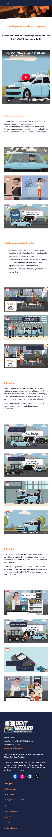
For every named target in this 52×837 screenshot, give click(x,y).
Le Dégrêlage (9, 794)
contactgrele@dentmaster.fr (14, 748)
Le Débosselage (10, 789)
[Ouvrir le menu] (8, 2)
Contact (7, 822)
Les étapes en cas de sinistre (14, 800)
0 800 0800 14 (17, 745)
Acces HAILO (9, 817)
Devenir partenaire (11, 812)
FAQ (5, 805)
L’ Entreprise (8, 784)
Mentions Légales (10, 828)
